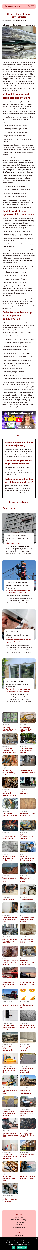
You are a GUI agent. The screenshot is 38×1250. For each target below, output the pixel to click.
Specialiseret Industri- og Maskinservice (22, 25)
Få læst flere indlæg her (19, 502)
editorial (5, 25)
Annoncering (19, 1235)
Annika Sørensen (21, 535)
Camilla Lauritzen (21, 582)
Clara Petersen (21, 21)
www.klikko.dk (20, 1227)
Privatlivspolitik (22, 1247)
